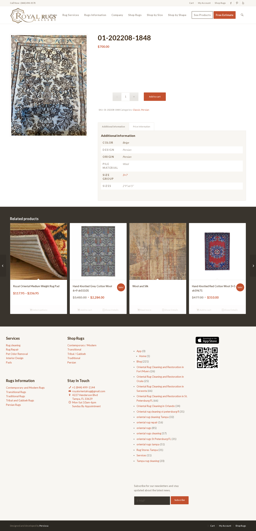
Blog (139, 361)
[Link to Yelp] (243, 3)
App (139, 351)
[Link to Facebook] (231, 3)
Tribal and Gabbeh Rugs (20, 400)
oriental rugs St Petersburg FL (154, 439)
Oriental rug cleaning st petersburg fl (158, 411)
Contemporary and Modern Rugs (25, 387)
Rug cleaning (13, 345)
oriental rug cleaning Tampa (153, 417)
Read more (145, 310)
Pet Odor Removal (17, 353)
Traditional (73, 358)
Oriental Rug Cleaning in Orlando (156, 406)
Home (142, 356)
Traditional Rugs (15, 396)
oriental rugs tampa (148, 444)
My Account (204, 3)
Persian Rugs (13, 404)
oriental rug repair (147, 422)
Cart (191, 3)
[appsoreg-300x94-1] (207, 340)
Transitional (74, 349)
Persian (145, 109)
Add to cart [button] (86, 310)
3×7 (125, 175)
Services (141, 455)
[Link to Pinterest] (237, 3)
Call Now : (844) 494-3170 (22, 3)
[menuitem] (191, 3)
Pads (9, 362)
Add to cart (155, 96)
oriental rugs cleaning (149, 433)
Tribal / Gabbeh (76, 353)
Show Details (112, 310)
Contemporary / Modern (81, 345)
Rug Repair (12, 349)
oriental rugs (144, 428)
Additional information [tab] (113, 126)
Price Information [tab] (141, 126)
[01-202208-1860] (3, 266)
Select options (39, 310)
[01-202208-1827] (253, 266)
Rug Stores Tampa (147, 450)
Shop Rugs (220, 3)
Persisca (43, 525)
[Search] (242, 15)
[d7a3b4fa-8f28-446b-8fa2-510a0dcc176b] (34, 15)
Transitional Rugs (16, 392)
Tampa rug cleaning (148, 461)
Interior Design (14, 358)
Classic (136, 109)
